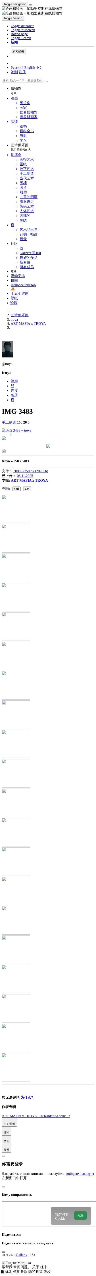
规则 (9, 1272)
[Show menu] (30, 5)
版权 (47, 1272)
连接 (14, 390)
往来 (43, 1267)
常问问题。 (22, 1267)
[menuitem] (39, 67)
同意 (80, 1215)
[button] (22, 26)
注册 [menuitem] (22, 72)
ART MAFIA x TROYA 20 (23, 1116)
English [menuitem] (29, 67)
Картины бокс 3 (57, 1116)
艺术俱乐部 (21, 147)
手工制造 (9, 422)
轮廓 (14, 381)
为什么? (27, 1097)
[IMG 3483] (16, 430)
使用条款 (20, 1272)
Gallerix (21, 1255)
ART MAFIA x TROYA (29, 480)
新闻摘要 (18, 51)
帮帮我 (7, 1267)
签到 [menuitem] (14, 72)
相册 (14, 395)
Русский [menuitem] (17, 67)
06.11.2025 (25, 476)
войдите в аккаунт (80, 1174)
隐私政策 (36, 1272)
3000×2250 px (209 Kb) (30, 471)
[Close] (46, 81)
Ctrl (16, 489)
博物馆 (16, 91)
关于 (36, 1267)
